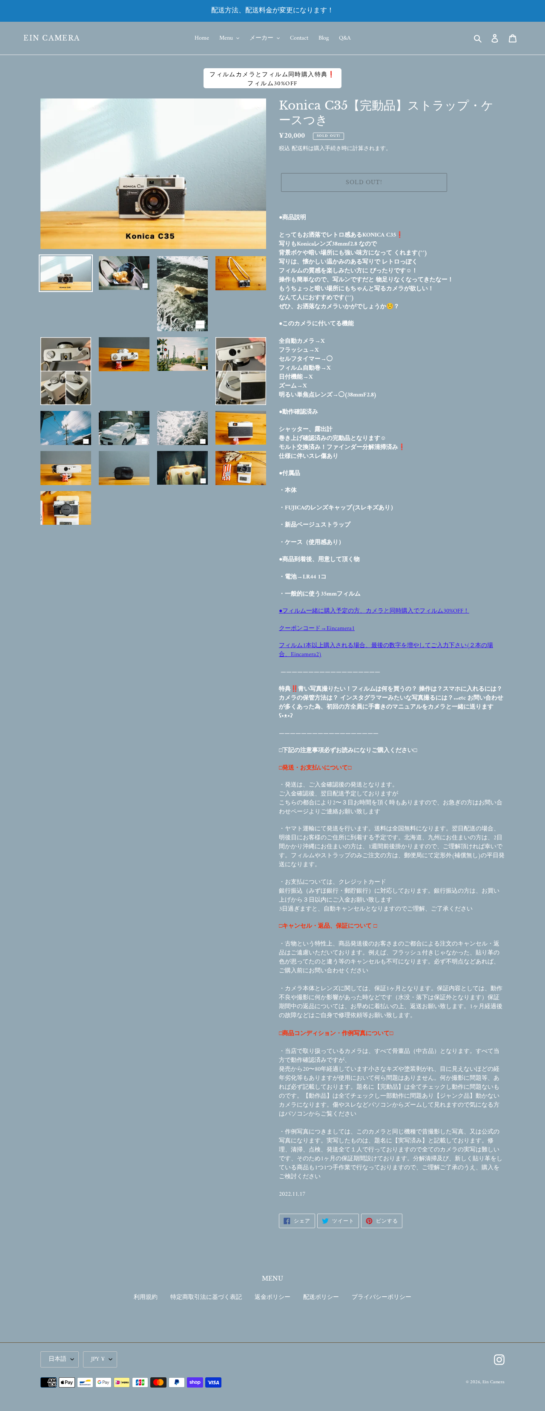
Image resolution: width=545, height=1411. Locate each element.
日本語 (57, 1359)
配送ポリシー (321, 1297)
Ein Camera (51, 38)
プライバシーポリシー (381, 1297)
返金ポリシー (272, 1297)
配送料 (300, 148)
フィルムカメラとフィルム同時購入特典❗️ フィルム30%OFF (272, 78)
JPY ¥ (98, 1359)
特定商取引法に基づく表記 (206, 1297)
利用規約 (146, 1297)
